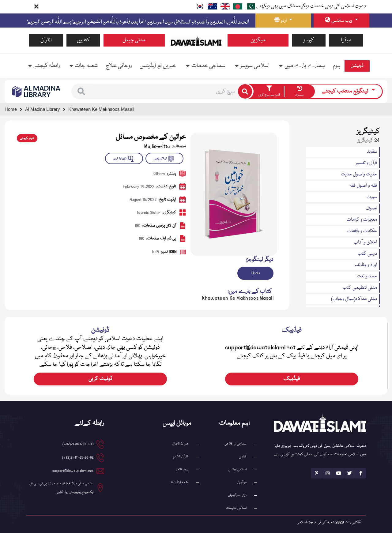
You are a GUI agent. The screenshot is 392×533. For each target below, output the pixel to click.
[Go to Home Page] (196, 41)
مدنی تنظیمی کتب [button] (360, 287)
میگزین (258, 40)
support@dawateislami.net (72, 470)
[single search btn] (245, 91)
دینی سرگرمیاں (237, 495)
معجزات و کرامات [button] (362, 219)
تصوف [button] (371, 208)
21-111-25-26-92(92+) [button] (77, 457)
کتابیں (83, 40)
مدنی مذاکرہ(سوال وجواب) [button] (354, 299)
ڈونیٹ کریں (100, 379)
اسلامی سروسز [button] (255, 65)
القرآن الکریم (180, 456)
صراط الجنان (180, 443)
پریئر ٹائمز (182, 469)
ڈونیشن (357, 65)
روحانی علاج (119, 65)
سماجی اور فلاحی (235, 443)
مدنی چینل (134, 40)
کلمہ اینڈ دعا (179, 482)
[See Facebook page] (360, 473)
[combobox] (164, 91)
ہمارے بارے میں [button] (305, 65)
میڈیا (346, 40)
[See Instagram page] (327, 473)
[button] (81, 91)
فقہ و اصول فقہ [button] (363, 186)
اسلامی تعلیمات (236, 508)
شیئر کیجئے (27, 138)
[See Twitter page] (349, 473)
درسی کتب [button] (367, 253)
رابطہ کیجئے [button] (46, 65)
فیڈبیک (292, 379)
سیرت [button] (372, 197)
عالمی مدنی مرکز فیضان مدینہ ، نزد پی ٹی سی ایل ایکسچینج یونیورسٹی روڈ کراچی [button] (61, 488)
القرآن (46, 40)
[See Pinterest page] (316, 473)
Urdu (255, 273)
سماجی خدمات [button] (208, 65)
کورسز (308, 40)
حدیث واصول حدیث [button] (359, 174)
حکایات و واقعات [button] (362, 231)
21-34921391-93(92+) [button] (77, 444)
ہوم (337, 65)
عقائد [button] (372, 152)
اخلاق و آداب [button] (365, 242)
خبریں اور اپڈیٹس (158, 65)
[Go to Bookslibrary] (36, 91)
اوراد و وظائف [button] (366, 265)
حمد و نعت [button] (367, 276)
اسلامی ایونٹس (237, 469)
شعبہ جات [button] (86, 65)
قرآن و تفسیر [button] (366, 163)
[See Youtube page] (338, 473)
